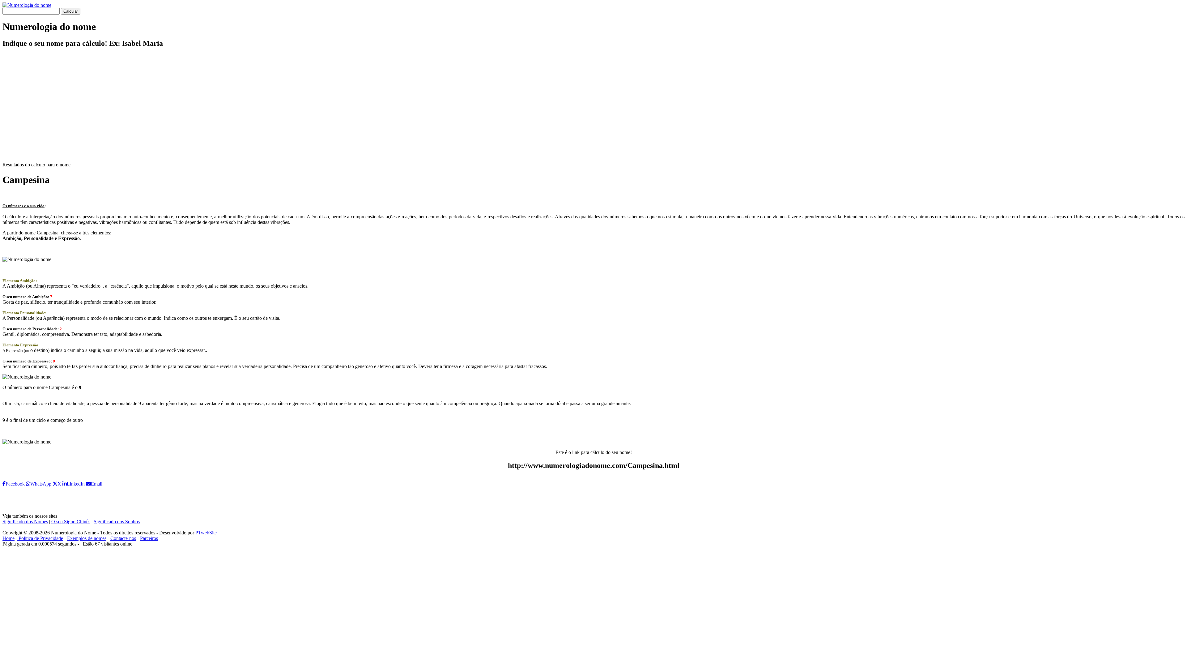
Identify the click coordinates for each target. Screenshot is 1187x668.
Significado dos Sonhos (117, 521)
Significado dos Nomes (25, 521)
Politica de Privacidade (40, 538)
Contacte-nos (123, 538)
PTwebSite (206, 532)
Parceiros (149, 538)
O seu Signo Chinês (70, 521)
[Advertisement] (593, 110)
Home (8, 538)
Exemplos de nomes (86, 538)
